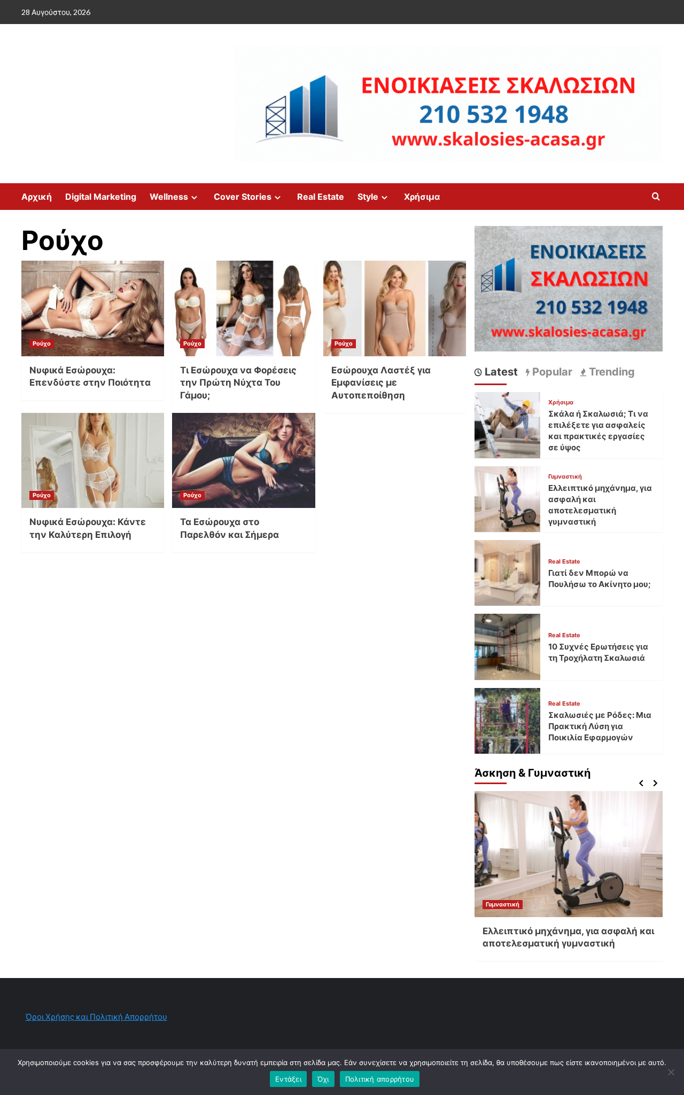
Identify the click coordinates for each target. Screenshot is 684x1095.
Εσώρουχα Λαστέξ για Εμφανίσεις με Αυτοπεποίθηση (381, 383)
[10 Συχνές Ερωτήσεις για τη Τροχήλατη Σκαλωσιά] (507, 645)
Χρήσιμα (422, 196)
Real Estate (320, 196)
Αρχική (36, 196)
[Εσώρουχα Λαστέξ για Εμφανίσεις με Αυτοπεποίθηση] (394, 308)
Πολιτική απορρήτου (380, 1079)
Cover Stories (242, 196)
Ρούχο (42, 343)
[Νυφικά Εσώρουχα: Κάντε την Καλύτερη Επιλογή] (92, 460)
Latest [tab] (500, 371)
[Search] (656, 196)
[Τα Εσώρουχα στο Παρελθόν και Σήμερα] (243, 460)
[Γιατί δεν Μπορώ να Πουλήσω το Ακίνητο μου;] (507, 572)
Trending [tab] (610, 371)
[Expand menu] (194, 197)
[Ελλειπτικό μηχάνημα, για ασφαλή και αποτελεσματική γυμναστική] (507, 497)
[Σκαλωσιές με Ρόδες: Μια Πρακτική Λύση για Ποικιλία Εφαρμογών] (507, 720)
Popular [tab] (551, 371)
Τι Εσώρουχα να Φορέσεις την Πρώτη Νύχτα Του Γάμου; (238, 383)
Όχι (323, 1079)
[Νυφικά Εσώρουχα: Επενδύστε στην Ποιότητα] (92, 308)
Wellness (169, 196)
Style (367, 196)
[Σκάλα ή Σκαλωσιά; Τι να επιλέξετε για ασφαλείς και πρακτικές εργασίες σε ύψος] (507, 424)
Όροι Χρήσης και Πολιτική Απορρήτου (96, 1016)
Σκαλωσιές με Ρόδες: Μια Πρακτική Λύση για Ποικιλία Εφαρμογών (599, 726)
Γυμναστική (565, 477)
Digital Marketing (100, 196)
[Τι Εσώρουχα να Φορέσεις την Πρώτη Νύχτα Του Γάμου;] (243, 308)
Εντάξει (288, 1079)
